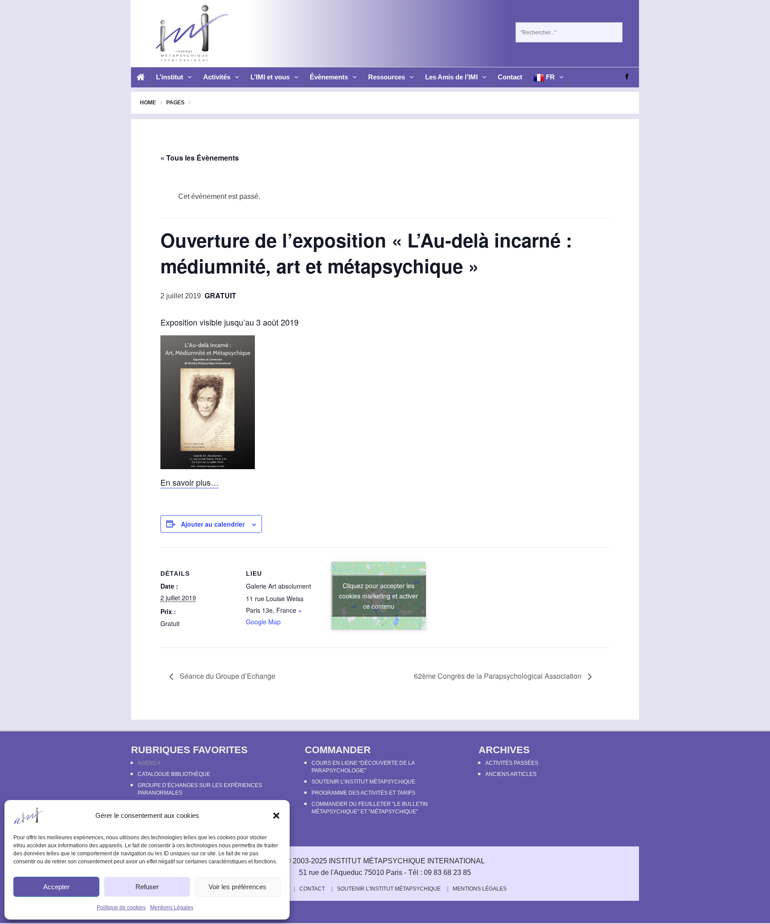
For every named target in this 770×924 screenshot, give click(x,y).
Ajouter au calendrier (213, 524)
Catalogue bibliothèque (174, 774)
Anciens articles (511, 774)
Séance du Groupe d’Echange (226, 676)
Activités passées (511, 763)
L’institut (169, 77)
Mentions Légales (171, 907)
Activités (216, 77)
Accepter (56, 887)
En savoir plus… (189, 482)
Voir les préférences (237, 887)
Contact (510, 77)
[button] (276, 815)
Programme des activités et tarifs (363, 793)
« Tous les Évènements (199, 158)
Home (148, 102)
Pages (175, 102)
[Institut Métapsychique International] (189, 33)
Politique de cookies (121, 907)
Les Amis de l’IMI (451, 77)
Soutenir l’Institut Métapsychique (363, 782)
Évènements (329, 77)
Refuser (147, 887)
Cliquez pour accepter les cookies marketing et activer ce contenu (378, 595)
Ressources (386, 77)
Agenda (149, 763)
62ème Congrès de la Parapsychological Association (498, 676)
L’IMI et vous (270, 77)
